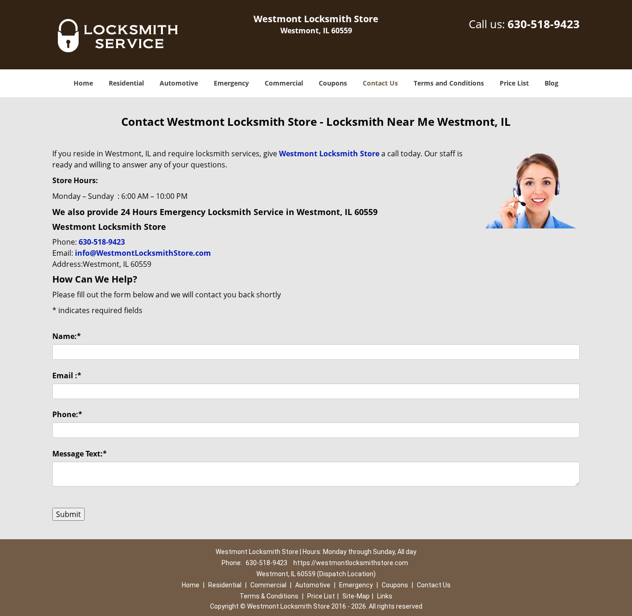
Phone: (67, 414)
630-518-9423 (544, 23)
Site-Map (356, 596)
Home (83, 83)
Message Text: (79, 454)
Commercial (284, 83)
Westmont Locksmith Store (329, 153)
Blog (551, 83)
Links (384, 596)
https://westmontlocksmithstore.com (350, 563)
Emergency (231, 83)
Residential (126, 83)
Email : (66, 375)
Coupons (333, 83)
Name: (66, 336)
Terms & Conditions (269, 596)
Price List (514, 83)
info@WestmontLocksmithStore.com (143, 253)
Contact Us (380, 83)
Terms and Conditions (449, 83)
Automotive (179, 83)
